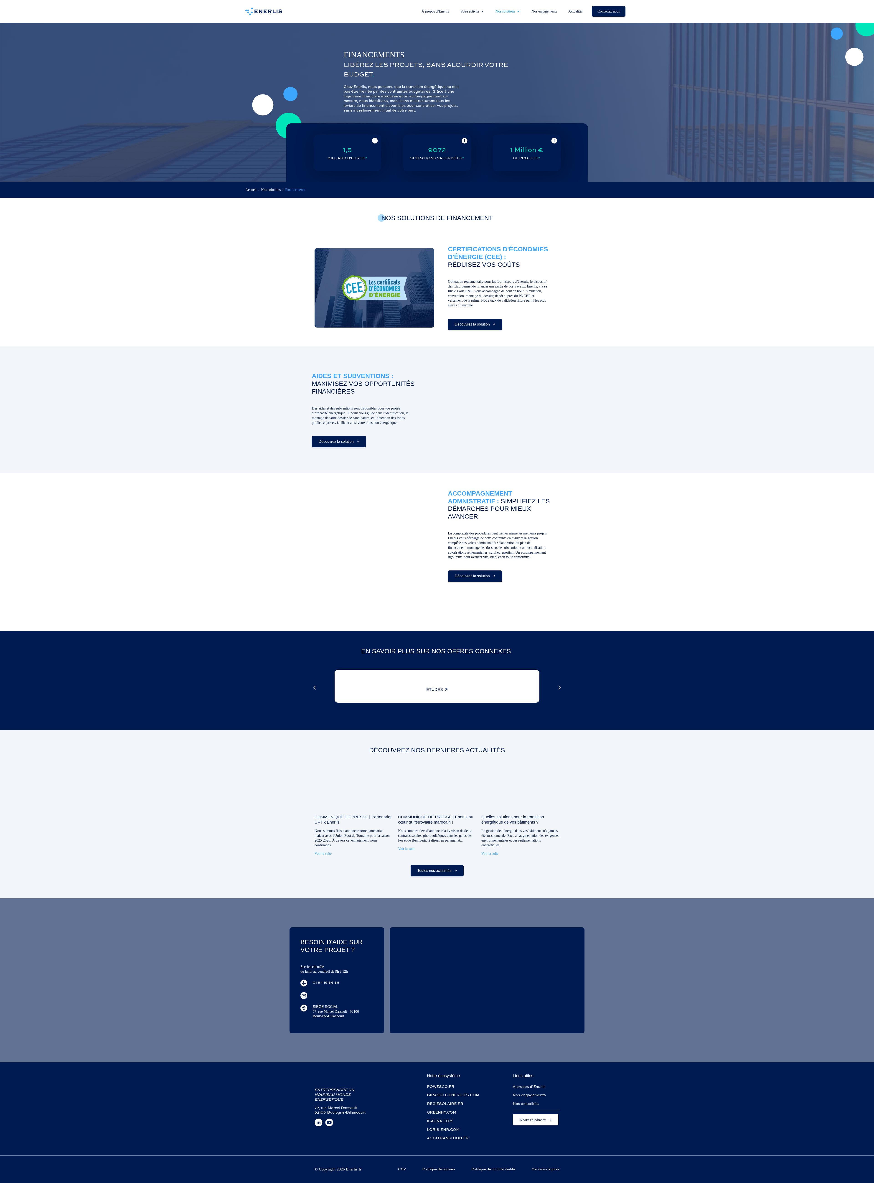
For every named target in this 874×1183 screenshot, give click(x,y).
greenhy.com (441, 1112)
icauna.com (440, 1120)
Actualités (575, 11)
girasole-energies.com (453, 1094)
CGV (402, 1169)
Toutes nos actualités (434, 871)
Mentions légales (545, 1169)
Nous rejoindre (533, 1119)
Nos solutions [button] (505, 11)
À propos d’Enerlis (435, 11)
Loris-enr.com (443, 1129)
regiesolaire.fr (445, 1103)
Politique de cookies (438, 1169)
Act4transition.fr (448, 1137)
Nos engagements (544, 11)
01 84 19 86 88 (326, 982)
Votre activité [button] (469, 11)
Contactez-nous (608, 11)
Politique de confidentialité (493, 1169)
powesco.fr (440, 1086)
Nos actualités (526, 1103)
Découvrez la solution (473, 324)
